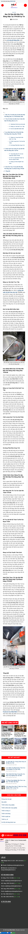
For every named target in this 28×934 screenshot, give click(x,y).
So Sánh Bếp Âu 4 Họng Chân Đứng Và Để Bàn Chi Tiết (16, 762)
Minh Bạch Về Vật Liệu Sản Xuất (18, 124)
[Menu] (2, 5)
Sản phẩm (4, 802)
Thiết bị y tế (4, 819)
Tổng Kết (8, 171)
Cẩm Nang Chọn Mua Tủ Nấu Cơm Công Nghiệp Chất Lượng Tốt (16, 787)
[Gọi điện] (13, 933)
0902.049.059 (10, 888)
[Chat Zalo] (9, 933)
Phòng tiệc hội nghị (6, 799)
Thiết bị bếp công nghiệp (7, 805)
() (17, 878)
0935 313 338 (19, 835)
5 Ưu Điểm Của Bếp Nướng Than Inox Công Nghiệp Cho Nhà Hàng (15, 768)
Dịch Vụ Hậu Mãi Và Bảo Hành (17, 128)
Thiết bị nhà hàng (5, 813)
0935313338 (12, 1)
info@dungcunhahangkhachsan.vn (15, 865)
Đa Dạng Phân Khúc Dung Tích (18, 145)
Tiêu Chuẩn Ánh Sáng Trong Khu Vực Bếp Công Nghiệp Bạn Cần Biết (15, 774)
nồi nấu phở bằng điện (13, 40)
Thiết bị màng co (5, 810)
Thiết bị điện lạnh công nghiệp (9, 808)
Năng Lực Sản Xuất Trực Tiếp (17, 126)
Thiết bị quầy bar (5, 816)
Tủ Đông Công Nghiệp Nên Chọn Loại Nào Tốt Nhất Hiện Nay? (15, 781)
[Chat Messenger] (3, 933)
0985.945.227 (9, 894)
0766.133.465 (10, 878)
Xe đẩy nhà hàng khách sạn (8, 822)
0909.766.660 (10, 883)
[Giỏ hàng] (25, 5)
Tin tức (14, 12)
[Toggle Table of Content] (4, 112)
